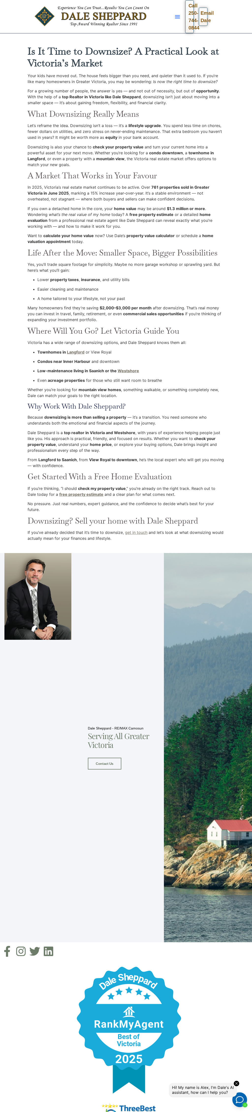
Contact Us (104, 764)
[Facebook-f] (7, 951)
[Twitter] (34, 951)
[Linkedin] (48, 951)
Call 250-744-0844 (191, 16)
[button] (177, 17)
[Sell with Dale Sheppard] (129, 1030)
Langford (75, 352)
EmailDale (204, 16)
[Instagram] (21, 951)
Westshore (128, 370)
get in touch (136, 532)
